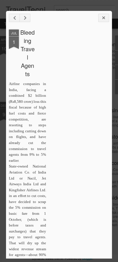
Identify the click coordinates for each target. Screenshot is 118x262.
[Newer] (14, 18)
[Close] (103, 18)
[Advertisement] (77, 120)
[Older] (24, 18)
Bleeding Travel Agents (27, 53)
